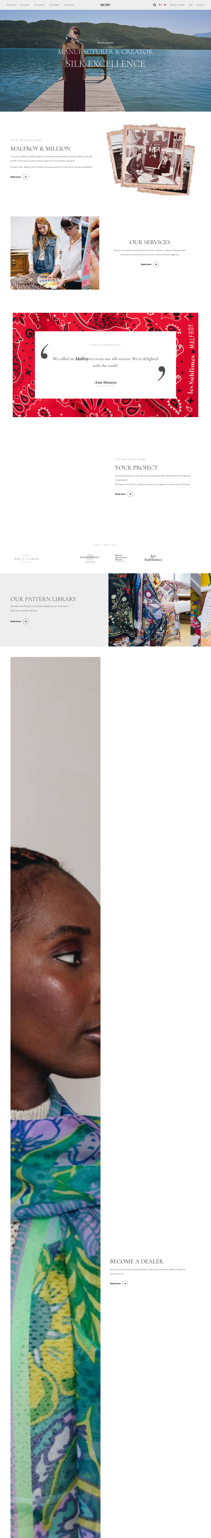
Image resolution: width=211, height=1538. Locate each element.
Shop (190, 5)
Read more (16, 177)
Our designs (54, 5)
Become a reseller (177, 5)
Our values (24, 5)
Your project (69, 5)
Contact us (200, 5)
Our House (11, 5)
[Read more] (25, 177)
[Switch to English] (165, 4)
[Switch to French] (160, 4)
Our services (39, 5)
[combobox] (144, 5)
